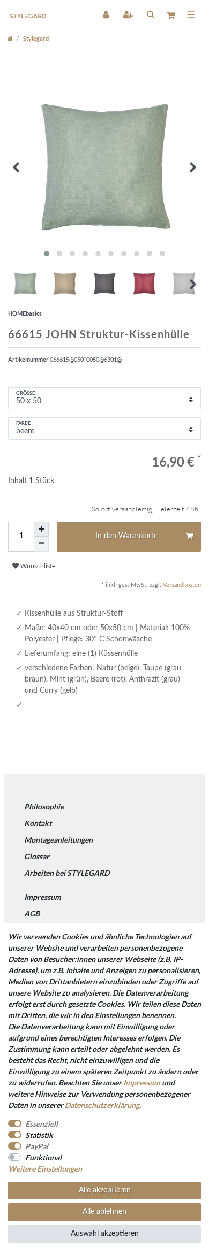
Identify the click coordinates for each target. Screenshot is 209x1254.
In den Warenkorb (125, 536)
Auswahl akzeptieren (105, 1233)
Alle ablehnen (104, 1211)
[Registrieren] (129, 14)
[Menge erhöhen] (41, 529)
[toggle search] (150, 14)
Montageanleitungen (58, 839)
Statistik (39, 1135)
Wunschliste (37, 566)
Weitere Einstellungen (45, 1168)
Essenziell (41, 1123)
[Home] (10, 38)
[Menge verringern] (41, 544)
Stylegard (36, 38)
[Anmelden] (107, 14)
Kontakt (37, 823)
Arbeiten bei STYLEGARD (66, 872)
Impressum (42, 896)
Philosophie (44, 806)
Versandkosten (181, 585)
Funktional (43, 1157)
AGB (32, 913)
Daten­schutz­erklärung (102, 1105)
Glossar (36, 856)
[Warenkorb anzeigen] (170, 14)
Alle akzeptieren (105, 1190)
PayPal (36, 1146)
